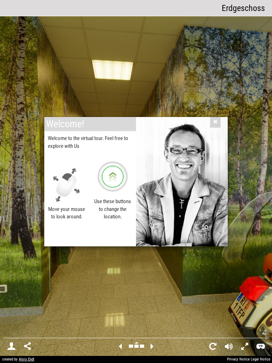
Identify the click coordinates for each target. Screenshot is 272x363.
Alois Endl (26, 359)
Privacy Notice (238, 359)
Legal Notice (260, 359)
